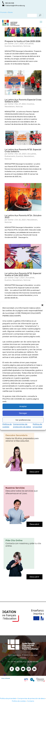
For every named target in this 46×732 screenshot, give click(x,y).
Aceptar (23, 406)
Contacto (30, 701)
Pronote (3, 12)
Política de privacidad (8, 698)
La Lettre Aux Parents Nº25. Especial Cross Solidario (23, 150)
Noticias (26, 46)
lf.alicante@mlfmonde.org (15, 5)
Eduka (10, 12)
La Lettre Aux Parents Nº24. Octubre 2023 (23, 216)
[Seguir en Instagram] (28, 669)
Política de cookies (19, 701)
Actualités (29, 43)
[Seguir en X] (17, 669)
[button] (42, 305)
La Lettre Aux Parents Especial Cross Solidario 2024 (23, 100)
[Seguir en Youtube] (23, 669)
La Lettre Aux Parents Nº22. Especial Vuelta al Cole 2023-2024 (23, 274)
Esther (11, 43)
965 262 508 (9, 3)
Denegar (23, 413)
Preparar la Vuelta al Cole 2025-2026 (22, 41)
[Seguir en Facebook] (12, 669)
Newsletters (17, 46)
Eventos (8, 46)
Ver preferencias (23, 420)
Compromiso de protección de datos (31, 698)
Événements (10, 156)
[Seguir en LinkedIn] (34, 669)
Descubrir (34, 472)
